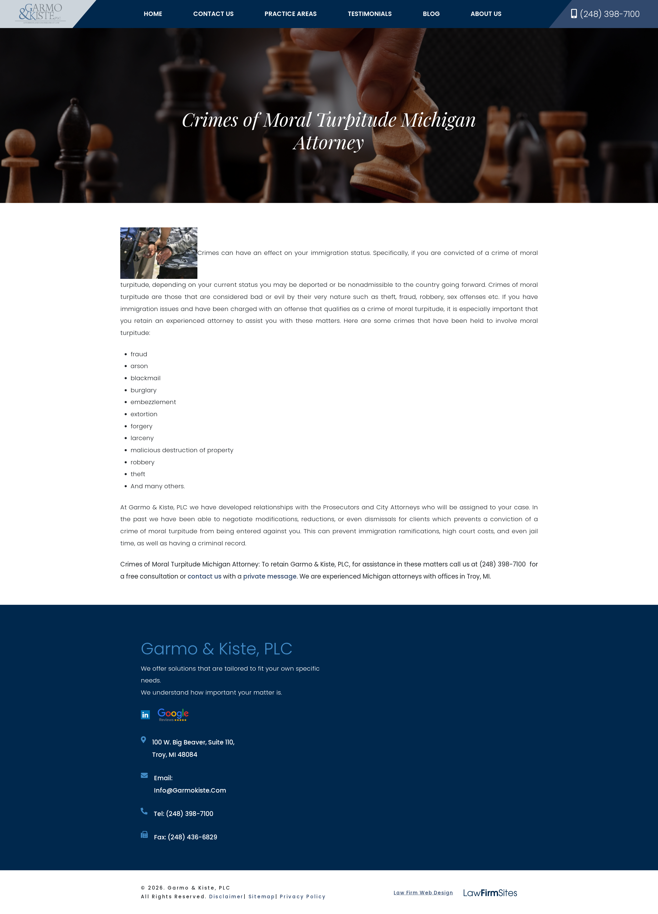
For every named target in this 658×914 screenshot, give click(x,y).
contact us (205, 576)
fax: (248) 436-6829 (185, 837)
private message (270, 576)
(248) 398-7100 (610, 14)
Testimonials (370, 14)
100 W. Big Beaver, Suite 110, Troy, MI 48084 (193, 748)
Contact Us (213, 14)
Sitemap (262, 896)
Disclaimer (226, 896)
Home (153, 14)
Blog (431, 14)
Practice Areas (290, 14)
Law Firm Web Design (423, 892)
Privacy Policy (303, 896)
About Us (486, 14)
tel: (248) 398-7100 (183, 814)
